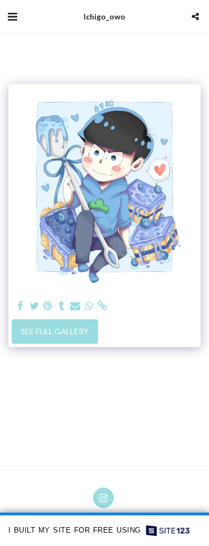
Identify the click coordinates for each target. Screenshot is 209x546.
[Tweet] (35, 306)
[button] (12, 16)
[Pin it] (48, 306)
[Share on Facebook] (21, 306)
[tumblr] (62, 306)
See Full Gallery (55, 331)
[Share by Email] (75, 306)
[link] (103, 306)
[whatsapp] (89, 306)
